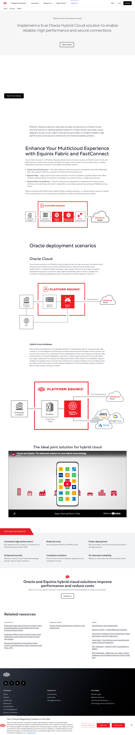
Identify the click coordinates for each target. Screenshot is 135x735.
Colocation (51, 697)
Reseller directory (97, 697)
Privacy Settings (88, 725)
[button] (127, 3)
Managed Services (54, 700)
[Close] (131, 725)
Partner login (96, 694)
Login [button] (119, 3)
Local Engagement (10, 709)
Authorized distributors (99, 700)
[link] (23, 628)
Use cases (34, 3)
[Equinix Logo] (5, 3)
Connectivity (52, 694)
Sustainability (8, 706)
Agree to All (118, 725)
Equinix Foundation (10, 712)
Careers (6, 697)
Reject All (103, 725)
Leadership (7, 700)
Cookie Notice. (31, 733)
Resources (47, 3)
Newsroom (7, 703)
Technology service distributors (102, 703)
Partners (74, 3)
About (5, 694)
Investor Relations (10, 716)
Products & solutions (18, 3)
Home (5, 8)
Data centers (61, 3)
